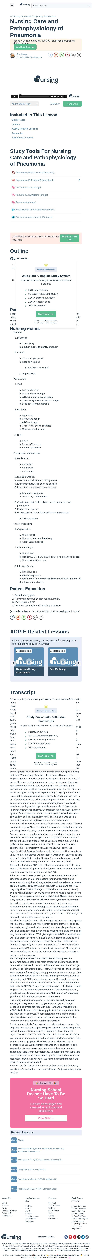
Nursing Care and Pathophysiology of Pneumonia (34, 16)
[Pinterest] (74, 1237)
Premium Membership (46, 269)
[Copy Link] (79, 55)
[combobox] (59, 5)
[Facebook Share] (50, 55)
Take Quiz (72, 104)
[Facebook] (66, 1237)
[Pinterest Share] (67, 55)
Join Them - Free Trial (69, 238)
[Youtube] (70, 1237)
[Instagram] (79, 1237)
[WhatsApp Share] (62, 55)
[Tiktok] (87, 1237)
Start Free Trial (46, 314)
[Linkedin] (83, 1237)
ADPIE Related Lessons (25, 128)
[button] (12, 5)
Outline (16, 124)
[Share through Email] (73, 55)
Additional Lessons (22, 137)
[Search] (89, 5)
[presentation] (13, 663)
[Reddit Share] (56, 55)
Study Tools (18, 120)
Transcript (17, 133)
